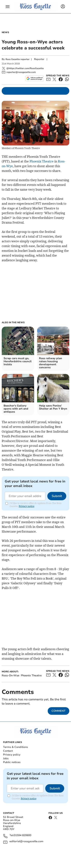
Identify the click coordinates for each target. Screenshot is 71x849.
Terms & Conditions (15, 747)
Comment (58, 711)
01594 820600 (22, 835)
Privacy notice (26, 506)
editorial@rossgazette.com (26, 841)
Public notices (11, 762)
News (5, 32)
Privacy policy (11, 754)
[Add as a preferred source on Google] (35, 78)
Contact (8, 751)
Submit (57, 496)
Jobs (6, 758)
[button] (7, 6)
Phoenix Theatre (42, 161)
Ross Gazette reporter (17, 59)
